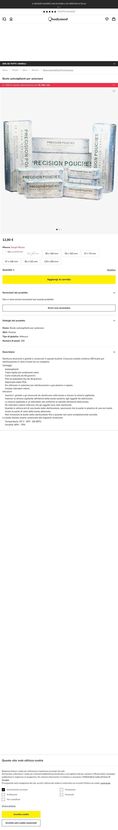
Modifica (111, 269)
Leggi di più (105, 783)
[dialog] (59, 792)
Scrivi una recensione (59, 308)
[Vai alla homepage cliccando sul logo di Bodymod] (59, 19)
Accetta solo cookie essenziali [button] (21, 822)
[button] (59, 160)
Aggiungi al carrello (59, 279)
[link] (12, 253)
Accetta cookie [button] (21, 814)
